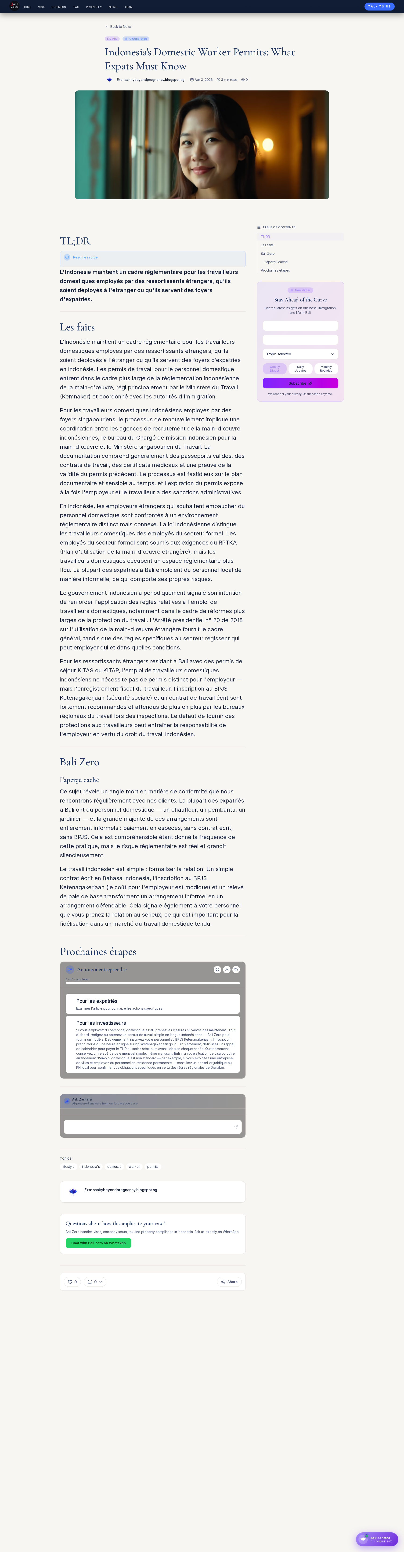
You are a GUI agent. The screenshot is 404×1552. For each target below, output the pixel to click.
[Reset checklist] (236, 969)
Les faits (267, 245)
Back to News (121, 27)
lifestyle (69, 1166)
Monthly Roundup (326, 368)
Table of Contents (279, 227)
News (113, 7)
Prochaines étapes (275, 270)
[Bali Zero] (14, 6)
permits (153, 1166)
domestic (114, 1166)
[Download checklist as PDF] (227, 969)
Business (59, 7)
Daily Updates (301, 368)
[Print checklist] (217, 969)
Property (94, 7)
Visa (41, 7)
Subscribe (298, 383)
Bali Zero (268, 253)
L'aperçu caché (276, 262)
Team (128, 7)
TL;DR (265, 237)
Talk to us (379, 6)
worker (134, 1166)
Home (27, 7)
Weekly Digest (275, 368)
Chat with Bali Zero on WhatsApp (98, 1243)
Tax (76, 7)
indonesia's (91, 1166)
